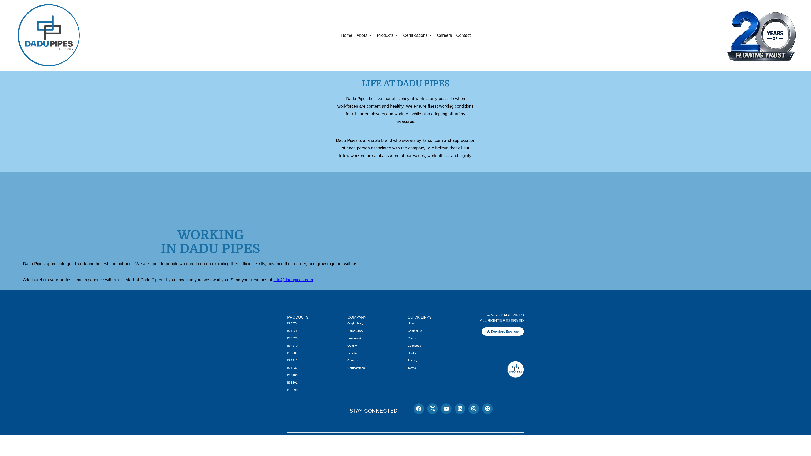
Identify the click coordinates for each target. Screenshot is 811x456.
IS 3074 (292, 323)
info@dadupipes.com (293, 279)
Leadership (354, 338)
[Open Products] (397, 35)
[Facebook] (419, 408)
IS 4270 (292, 345)
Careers (352, 360)
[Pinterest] (487, 408)
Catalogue (414, 345)
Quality (352, 345)
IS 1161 (292, 330)
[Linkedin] (460, 408)
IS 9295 (292, 390)
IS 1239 (292, 367)
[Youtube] (446, 408)
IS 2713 (292, 360)
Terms (412, 367)
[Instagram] (473, 408)
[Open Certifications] (431, 35)
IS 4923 (292, 338)
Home (412, 323)
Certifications (356, 367)
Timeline (353, 353)
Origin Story (355, 323)
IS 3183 (292, 375)
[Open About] (371, 35)
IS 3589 (292, 353)
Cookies (413, 353)
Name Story (355, 330)
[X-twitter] (432, 408)
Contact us (415, 330)
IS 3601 (292, 382)
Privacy (412, 360)
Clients (412, 338)
